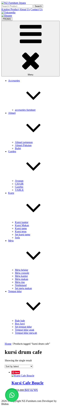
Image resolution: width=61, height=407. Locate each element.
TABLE (19, 189)
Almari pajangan (24, 142)
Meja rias (20, 282)
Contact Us (36, 9)
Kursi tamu (21, 228)
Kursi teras (20, 231)
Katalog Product (10, 9)
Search (38, 6)
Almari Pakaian (23, 145)
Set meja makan (23, 288)
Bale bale (20, 320)
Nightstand (21, 285)
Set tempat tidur (23, 326)
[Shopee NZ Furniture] (6, 15)
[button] (12, 395)
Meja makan (21, 279)
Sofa (17, 237)
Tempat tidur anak (24, 329)
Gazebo (19, 186)
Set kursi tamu (22, 234)
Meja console (22, 273)
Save (17, 372)
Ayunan (19, 180)
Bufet (18, 148)
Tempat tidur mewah (26, 332)
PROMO (7, 19)
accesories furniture (25, 109)
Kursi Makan (22, 225)
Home (8, 343)
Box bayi (20, 323)
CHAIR (19, 183)
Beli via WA (31, 390)
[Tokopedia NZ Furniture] (8, 12)
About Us (24, 9)
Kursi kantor (21, 222)
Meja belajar (21, 269)
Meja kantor (21, 276)
